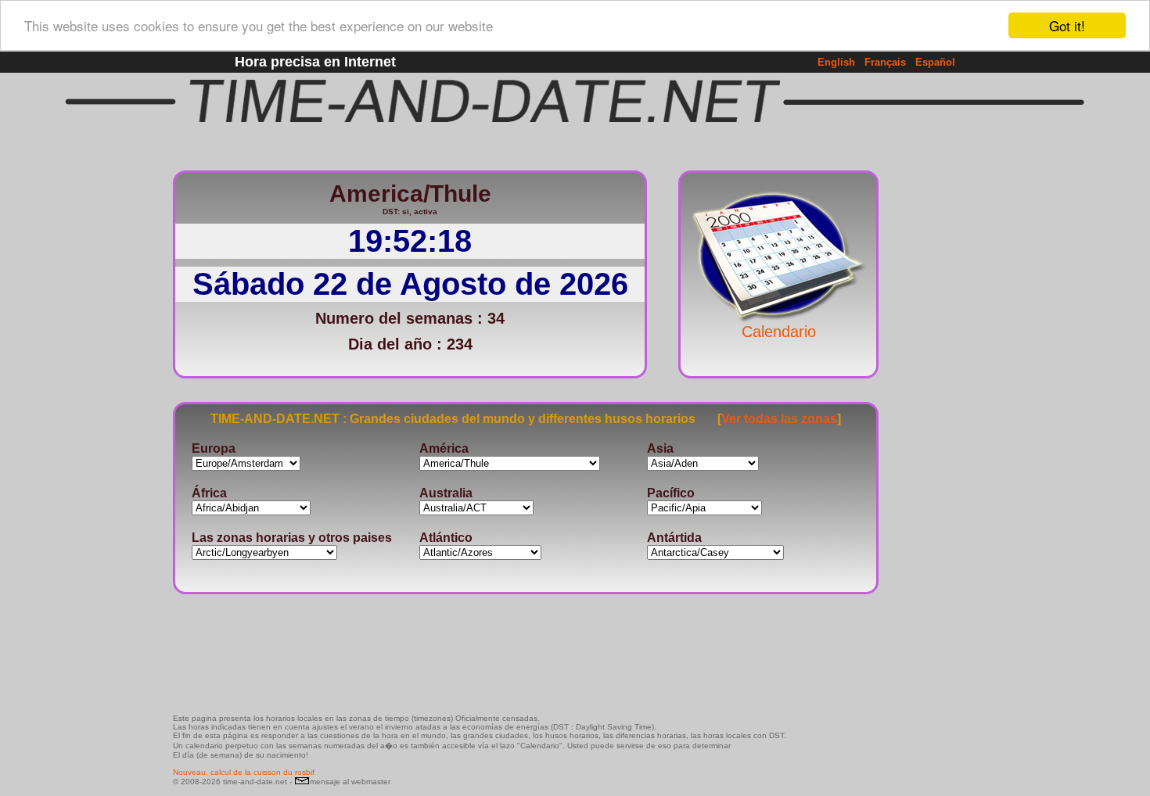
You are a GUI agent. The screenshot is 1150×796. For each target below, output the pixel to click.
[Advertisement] (930, 394)
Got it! (1067, 25)
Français (885, 62)
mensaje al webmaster (350, 781)
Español (935, 62)
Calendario (779, 331)
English (836, 62)
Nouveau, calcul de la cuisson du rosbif (243, 772)
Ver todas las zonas (779, 418)
